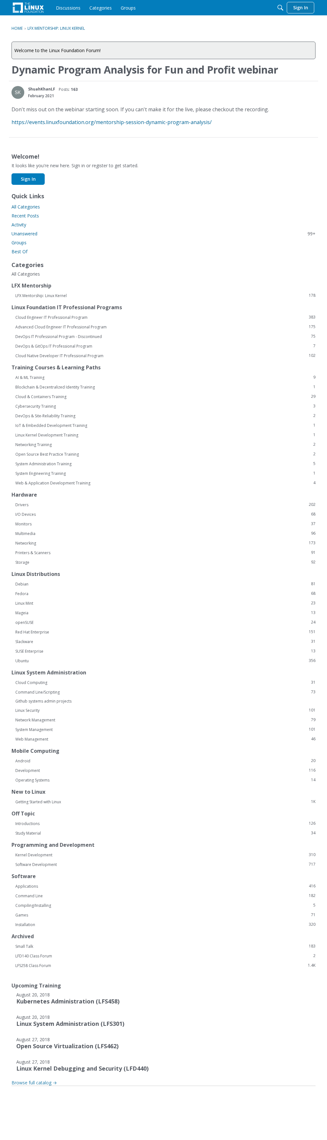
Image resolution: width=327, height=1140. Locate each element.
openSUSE (165, 622)
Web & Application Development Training (165, 483)
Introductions (165, 823)
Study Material (165, 833)
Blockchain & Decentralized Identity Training (165, 387)
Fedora (165, 593)
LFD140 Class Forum (165, 956)
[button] (17, 92)
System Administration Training (165, 464)
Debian (165, 584)
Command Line (165, 896)
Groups (19, 243)
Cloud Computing (165, 682)
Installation (165, 924)
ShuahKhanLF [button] (41, 89)
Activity (18, 225)
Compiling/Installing (165, 905)
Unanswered (163, 234)
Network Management (165, 720)
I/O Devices (165, 514)
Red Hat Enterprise (165, 632)
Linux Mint (165, 603)
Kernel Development (165, 855)
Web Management (165, 739)
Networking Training (165, 444)
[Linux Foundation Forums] (28, 8)
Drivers (165, 504)
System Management (165, 729)
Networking (165, 543)
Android (165, 761)
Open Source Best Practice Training (165, 454)
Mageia (165, 613)
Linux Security (165, 710)
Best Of (19, 251)
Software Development (165, 864)
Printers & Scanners (165, 552)
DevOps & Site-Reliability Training (165, 416)
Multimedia (165, 533)
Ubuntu (165, 661)
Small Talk (165, 946)
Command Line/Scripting (165, 692)
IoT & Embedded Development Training (165, 425)
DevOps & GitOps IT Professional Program (165, 346)
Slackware (165, 641)
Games (165, 915)
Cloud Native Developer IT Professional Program (165, 355)
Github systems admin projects (43, 701)
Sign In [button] (28, 179)
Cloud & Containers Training (165, 396)
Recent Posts (25, 216)
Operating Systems (165, 780)
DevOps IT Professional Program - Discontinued (165, 336)
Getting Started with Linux (165, 802)
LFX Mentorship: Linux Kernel (165, 295)
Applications (165, 886)
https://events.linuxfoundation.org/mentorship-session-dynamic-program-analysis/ (111, 122)
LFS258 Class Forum (165, 965)
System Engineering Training (165, 473)
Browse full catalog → (34, 1083)
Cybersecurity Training (165, 406)
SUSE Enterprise (165, 651)
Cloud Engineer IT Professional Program (165, 317)
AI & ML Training (165, 377)
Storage (165, 562)
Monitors (165, 524)
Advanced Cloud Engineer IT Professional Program (165, 327)
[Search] (280, 7)
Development (165, 770)
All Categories (25, 207)
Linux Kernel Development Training (165, 435)
